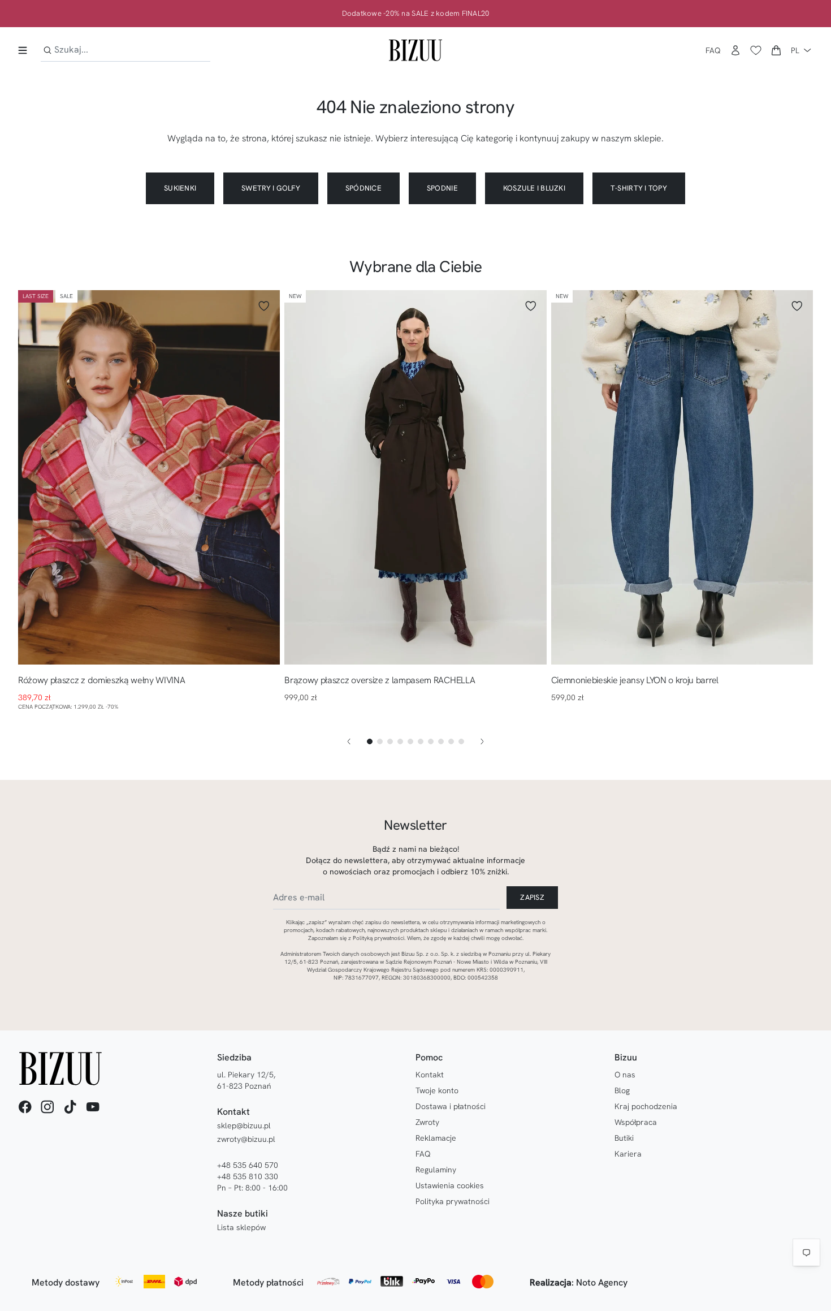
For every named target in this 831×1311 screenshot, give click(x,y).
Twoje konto (437, 1090)
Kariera (628, 1154)
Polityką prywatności (378, 938)
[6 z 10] (420, 741)
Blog (622, 1090)
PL (795, 50)
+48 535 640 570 (247, 1165)
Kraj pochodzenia (645, 1106)
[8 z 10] (441, 741)
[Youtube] (92, 1107)
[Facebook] (25, 1107)
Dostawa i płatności (451, 1106)
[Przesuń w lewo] (349, 741)
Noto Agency (601, 1282)
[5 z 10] (410, 741)
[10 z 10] (461, 741)
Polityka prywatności (453, 1201)
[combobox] (125, 50)
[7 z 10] (431, 741)
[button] (776, 50)
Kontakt (430, 1075)
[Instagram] (47, 1107)
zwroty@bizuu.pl (246, 1139)
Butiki (624, 1138)
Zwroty (427, 1122)
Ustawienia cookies (450, 1185)
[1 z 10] (370, 741)
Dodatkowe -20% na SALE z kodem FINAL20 (416, 13)
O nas (624, 1075)
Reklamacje (436, 1138)
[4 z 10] (400, 741)
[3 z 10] (390, 741)
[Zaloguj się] (735, 50)
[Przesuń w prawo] (482, 741)
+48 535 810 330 (247, 1176)
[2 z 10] (380, 741)
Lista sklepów (241, 1227)
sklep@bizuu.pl (244, 1125)
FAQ (713, 50)
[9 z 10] (451, 741)
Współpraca (635, 1122)
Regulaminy (436, 1170)
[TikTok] (70, 1107)
